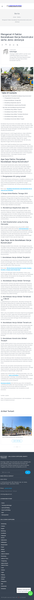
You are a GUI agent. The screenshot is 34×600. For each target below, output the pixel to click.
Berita (18, 17)
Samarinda (3, 586)
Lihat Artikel (17, 440)
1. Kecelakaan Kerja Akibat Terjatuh (13, 109)
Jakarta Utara (4, 565)
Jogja (2, 572)
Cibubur (3, 570)
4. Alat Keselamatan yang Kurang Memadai (15, 105)
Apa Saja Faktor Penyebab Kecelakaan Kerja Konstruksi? (17, 96)
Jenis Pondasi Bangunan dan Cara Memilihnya (12, 437)
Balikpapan (4, 542)
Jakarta (3, 551)
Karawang (3, 556)
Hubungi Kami (5, 514)
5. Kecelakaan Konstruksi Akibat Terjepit (14, 118)
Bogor (2, 547)
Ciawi (2, 567)
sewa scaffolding (13, 375)
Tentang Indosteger (7, 505)
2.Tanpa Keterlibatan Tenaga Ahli (12, 100)
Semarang (3, 523)
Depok (2, 528)
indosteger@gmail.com (6, 494)
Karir (3, 512)
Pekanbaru (4, 581)
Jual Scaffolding (6, 507)
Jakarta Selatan (5, 553)
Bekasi (2, 549)
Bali (2, 583)
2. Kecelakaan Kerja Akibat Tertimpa (13, 111)
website (8, 383)
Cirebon (3, 526)
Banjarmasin (4, 544)
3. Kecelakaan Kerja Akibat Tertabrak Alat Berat (16, 114)
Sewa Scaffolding (6, 510)
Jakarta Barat (4, 563)
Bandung (3, 530)
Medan (3, 579)
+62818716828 (8, 488)
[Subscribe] (27, 472)
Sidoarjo (3, 577)
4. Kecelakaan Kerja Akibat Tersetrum (13, 116)
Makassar (3, 535)
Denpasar (3, 588)
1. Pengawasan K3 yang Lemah (11, 98)
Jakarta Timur (4, 558)
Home (14, 17)
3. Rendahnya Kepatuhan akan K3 (12, 102)
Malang (3, 574)
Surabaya (3, 533)
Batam (3, 537)
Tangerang (4, 560)
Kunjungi (3, 383)
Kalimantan (4, 540)
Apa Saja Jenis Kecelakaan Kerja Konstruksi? (14, 107)
